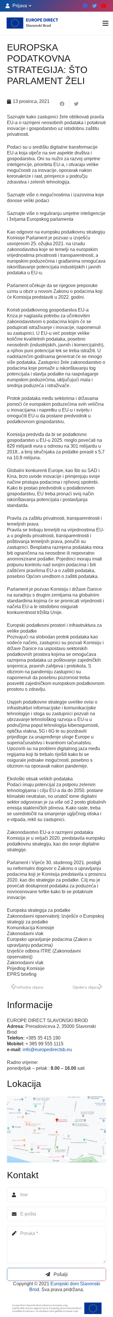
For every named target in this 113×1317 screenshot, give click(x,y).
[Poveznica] (32, 23)
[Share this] (62, 103)
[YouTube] (103, 5)
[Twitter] (94, 5)
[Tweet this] (76, 103)
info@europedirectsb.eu (47, 1049)
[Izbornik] (105, 23)
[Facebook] (85, 5)
